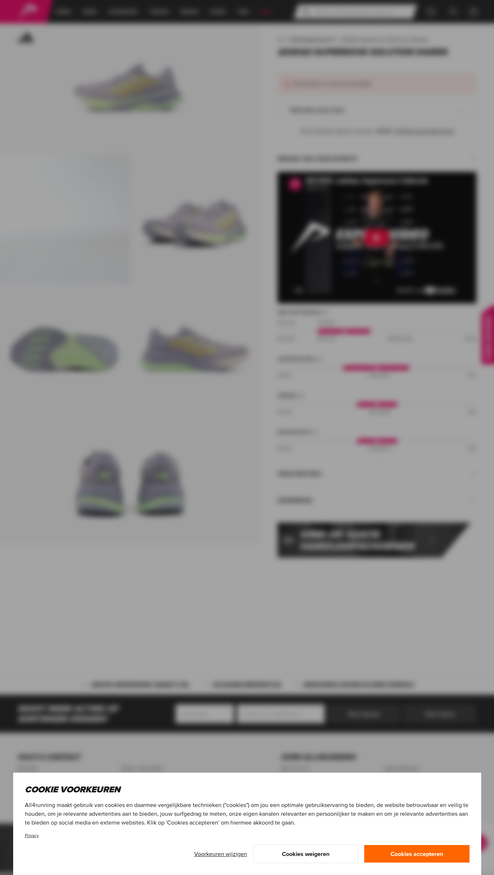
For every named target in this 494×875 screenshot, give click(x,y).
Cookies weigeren (305, 854)
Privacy (32, 835)
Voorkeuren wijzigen (220, 854)
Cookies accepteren (417, 854)
